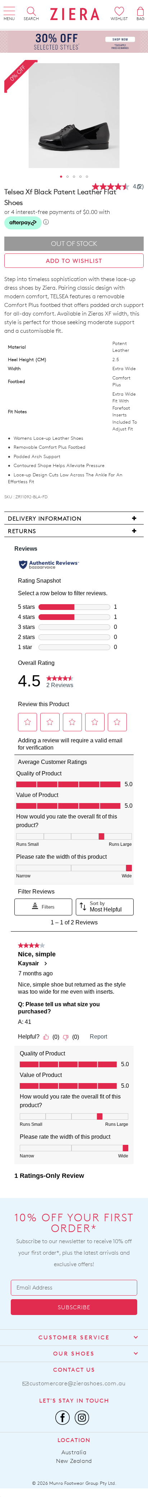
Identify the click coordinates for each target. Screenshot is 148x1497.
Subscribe (74, 1307)
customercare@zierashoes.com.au (77, 1383)
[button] (61, 176)
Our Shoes (74, 1353)
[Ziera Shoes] (75, 14)
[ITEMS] (140, 11)
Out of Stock (74, 243)
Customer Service (74, 1337)
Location (74, 1440)
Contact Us (74, 1369)
